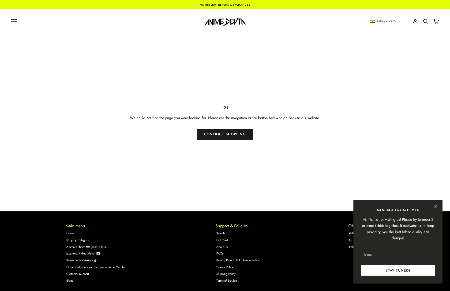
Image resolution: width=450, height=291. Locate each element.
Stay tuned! (398, 270)
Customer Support (77, 274)
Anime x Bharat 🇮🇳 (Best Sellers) (86, 247)
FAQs (219, 253)
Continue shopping (225, 134)
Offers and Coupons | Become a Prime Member (96, 267)
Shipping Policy (226, 274)
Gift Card (222, 240)
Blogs (69, 280)
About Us (222, 247)
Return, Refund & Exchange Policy (237, 260)
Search (220, 233)
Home (70, 233)
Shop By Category (77, 240)
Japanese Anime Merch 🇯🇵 (83, 253)
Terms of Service (226, 280)
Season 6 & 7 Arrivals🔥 (81, 260)
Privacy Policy (224, 267)
